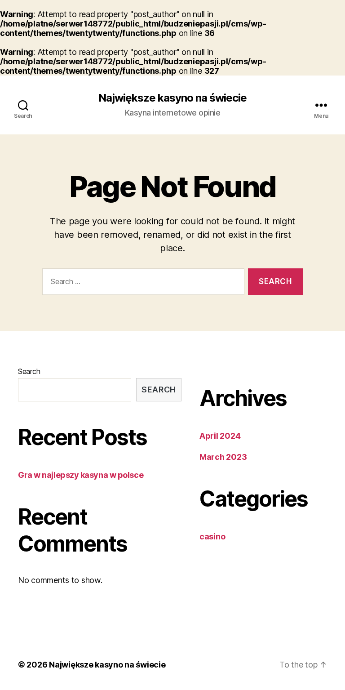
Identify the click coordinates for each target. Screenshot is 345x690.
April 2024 (219, 436)
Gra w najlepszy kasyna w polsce (80, 475)
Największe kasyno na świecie (172, 98)
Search (29, 371)
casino (212, 536)
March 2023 (223, 457)
